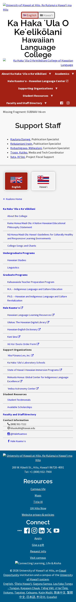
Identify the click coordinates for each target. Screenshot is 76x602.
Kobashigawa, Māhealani (26, 148)
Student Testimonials (19, 399)
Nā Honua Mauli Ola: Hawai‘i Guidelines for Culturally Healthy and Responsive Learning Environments (40, 236)
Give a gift (38, 545)
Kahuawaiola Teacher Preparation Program (30, 282)
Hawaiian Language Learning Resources (29, 315)
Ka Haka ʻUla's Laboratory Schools (26, 362)
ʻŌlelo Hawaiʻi (23, 584)
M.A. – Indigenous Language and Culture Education (34, 289)
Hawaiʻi (48, 15)
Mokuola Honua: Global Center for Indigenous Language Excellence (37, 379)
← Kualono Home (12, 199)
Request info (38, 551)
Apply (38, 538)
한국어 (41, 597)
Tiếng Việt (47, 588)
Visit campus (38, 557)
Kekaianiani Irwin (21, 143)
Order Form (22, 344)
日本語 (30, 597)
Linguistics (13, 267)
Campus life (38, 489)
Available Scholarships (19, 407)
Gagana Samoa (42, 584)
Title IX (38, 502)
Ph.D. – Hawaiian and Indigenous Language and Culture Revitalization (37, 298)
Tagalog (19, 592)
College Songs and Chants (21, 245)
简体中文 (60, 592)
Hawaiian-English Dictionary (22, 329)
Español (52, 597)
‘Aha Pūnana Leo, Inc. (19, 355)
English (31, 15)
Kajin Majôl (46, 592)
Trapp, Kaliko (18, 152)
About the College (17, 216)
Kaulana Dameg (20, 139)
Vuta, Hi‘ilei (17, 157)
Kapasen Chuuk (30, 588)
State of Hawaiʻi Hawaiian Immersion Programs (33, 370)
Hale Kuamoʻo (18, 441)
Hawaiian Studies (16, 260)
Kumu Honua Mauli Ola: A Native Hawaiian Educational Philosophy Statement (36, 225)
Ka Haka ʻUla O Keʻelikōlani (38, 38)
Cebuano (31, 592)
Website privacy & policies (38, 514)
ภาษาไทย (61, 588)
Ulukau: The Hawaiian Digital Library (27, 322)
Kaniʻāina (12, 336)
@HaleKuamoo (18, 433)
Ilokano (8, 592)
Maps (38, 495)
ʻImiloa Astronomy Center (21, 388)
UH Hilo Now (38, 508)
